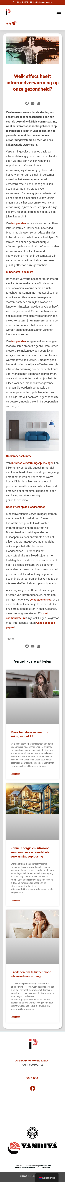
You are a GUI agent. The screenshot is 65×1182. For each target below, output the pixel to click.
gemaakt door (26, 1176)
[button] (58, 12)
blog (12, 639)
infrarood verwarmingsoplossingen (32, 463)
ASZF (36, 1167)
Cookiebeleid (45, 1167)
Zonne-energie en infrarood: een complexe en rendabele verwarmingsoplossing (30, 852)
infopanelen (18, 223)
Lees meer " (16, 774)
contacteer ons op (40, 599)
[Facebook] (32, 1088)
